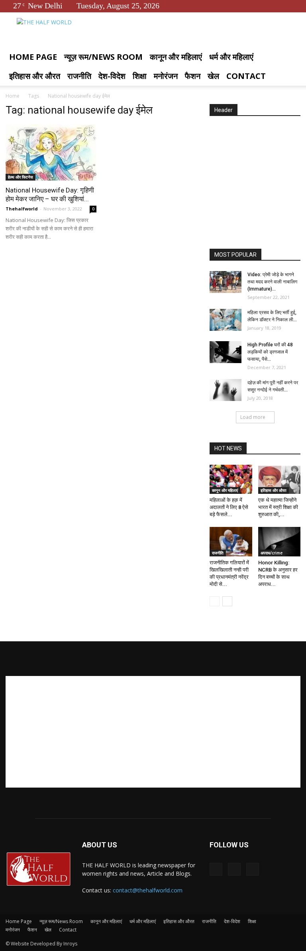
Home (13, 95)
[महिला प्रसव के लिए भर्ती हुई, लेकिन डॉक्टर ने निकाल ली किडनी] (225, 320)
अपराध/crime (271, 553)
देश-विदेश (112, 76)
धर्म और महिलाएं (231, 56)
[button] (290, 57)
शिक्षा (140, 76)
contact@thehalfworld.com (147, 890)
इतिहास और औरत (34, 76)
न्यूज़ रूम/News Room (103, 56)
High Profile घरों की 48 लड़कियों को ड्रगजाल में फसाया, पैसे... (270, 352)
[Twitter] (281, 5)
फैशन (192, 76)
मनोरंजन (166, 76)
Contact (246, 76)
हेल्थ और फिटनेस (20, 177)
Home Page (33, 56)
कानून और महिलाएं (176, 56)
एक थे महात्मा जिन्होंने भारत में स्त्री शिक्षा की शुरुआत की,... (278, 507)
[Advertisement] (258, 183)
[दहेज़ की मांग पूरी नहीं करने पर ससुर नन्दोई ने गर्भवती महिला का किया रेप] (225, 390)
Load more (252, 417)
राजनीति (79, 76)
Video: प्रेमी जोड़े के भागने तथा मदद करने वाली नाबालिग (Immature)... (272, 282)
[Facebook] (268, 5)
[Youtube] (294, 5)
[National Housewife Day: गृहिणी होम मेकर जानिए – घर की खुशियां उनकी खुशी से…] (51, 152)
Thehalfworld (22, 209)
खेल (213, 76)
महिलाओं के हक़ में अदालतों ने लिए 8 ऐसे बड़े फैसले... (229, 507)
